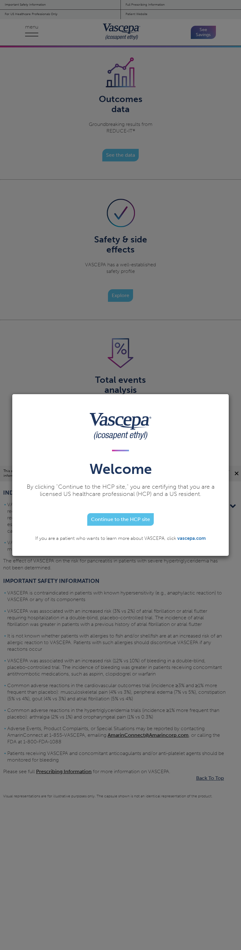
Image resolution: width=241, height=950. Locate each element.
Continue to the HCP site (120, 519)
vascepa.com (191, 538)
